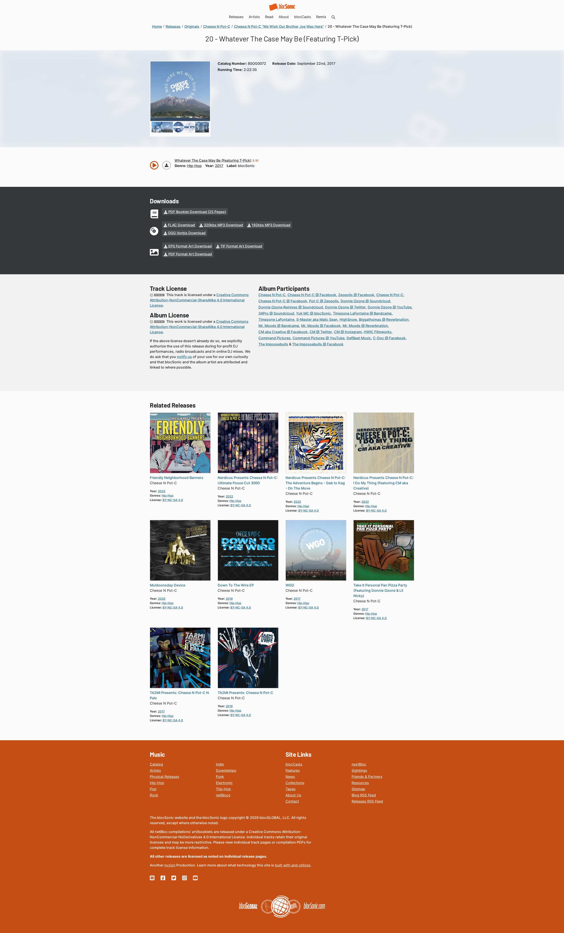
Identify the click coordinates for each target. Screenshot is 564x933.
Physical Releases (164, 776)
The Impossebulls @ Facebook (317, 344)
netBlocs (223, 795)
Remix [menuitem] (321, 17)
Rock (154, 795)
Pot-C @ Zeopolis (324, 301)
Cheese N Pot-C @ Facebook (312, 295)
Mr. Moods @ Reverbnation (365, 325)
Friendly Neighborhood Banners (176, 477)
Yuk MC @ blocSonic (313, 313)
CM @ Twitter (321, 332)
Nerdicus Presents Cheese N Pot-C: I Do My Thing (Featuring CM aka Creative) (383, 482)
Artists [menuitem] (254, 17)
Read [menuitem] (269, 17)
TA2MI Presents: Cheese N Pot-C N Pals (179, 695)
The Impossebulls (273, 344)
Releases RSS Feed (367, 801)
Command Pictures (274, 338)
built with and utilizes (292, 865)
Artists (155, 770)
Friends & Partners (367, 776)
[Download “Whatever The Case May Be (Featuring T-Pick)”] (166, 165)
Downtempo (226, 770)
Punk (220, 776)
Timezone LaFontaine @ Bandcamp (362, 313)
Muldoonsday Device (167, 585)
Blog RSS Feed (364, 795)
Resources (360, 783)
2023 (161, 491)
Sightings (359, 770)
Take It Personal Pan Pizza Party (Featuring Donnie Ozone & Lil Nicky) (380, 590)
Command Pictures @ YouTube (319, 338)
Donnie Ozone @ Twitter (345, 307)
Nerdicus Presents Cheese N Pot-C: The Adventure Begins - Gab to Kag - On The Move (316, 482)
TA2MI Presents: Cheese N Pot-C (245, 692)
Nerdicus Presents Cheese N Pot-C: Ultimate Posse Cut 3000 (248, 480)
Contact (292, 801)
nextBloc (359, 764)
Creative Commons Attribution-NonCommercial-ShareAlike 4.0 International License (199, 300)
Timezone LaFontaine (276, 319)
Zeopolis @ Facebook (356, 295)
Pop (153, 789)
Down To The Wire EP (236, 585)
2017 (219, 165)
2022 (229, 496)
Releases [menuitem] (236, 17)
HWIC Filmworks (377, 332)
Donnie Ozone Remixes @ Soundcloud (290, 307)
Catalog (156, 764)
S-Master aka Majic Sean (317, 319)
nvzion (169, 865)
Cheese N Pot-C (272, 295)
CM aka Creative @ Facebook (283, 332)
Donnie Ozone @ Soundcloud (365, 301)
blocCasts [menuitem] (302, 17)
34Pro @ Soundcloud (276, 313)
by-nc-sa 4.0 (173, 500)
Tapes (290, 789)
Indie (220, 764)
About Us (293, 795)
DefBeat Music (359, 338)
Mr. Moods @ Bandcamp (278, 325)
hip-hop (194, 165)
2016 (229, 706)
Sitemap (358, 789)
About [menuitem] (284, 17)
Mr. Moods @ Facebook (321, 325)
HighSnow (348, 319)
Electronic (224, 783)
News (290, 776)
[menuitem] (333, 17)
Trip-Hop (223, 789)
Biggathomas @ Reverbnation (384, 319)
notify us (184, 356)
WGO (290, 585)
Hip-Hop (157, 783)
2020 (161, 598)
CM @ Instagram (348, 332)
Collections (295, 783)
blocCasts (294, 764)
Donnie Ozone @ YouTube (390, 307)
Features (293, 770)
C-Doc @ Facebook (389, 338)
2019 (229, 598)
